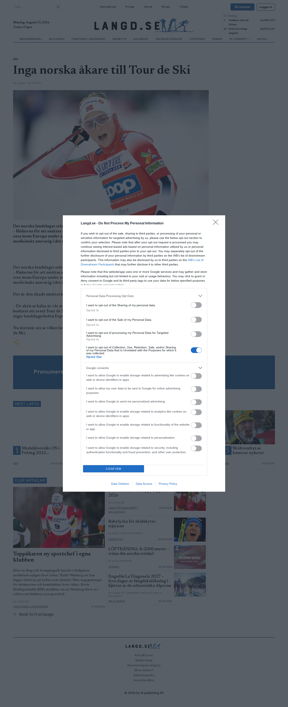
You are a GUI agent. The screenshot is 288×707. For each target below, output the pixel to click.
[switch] (196, 305)
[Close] (217, 224)
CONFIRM (113, 468)
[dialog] (144, 353)
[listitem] (144, 296)
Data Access (144, 483)
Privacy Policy (168, 483)
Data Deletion (120, 483)
